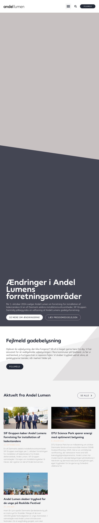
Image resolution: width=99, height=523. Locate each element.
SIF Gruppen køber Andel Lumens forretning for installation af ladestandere (25, 437)
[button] (68, 6)
